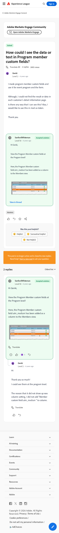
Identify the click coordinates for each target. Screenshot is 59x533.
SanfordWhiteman (22, 137)
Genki (14, 73)
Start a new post (26, 259)
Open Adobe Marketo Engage (26, 32)
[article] (29, 318)
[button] (15, 67)
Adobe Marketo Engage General (15, 13)
